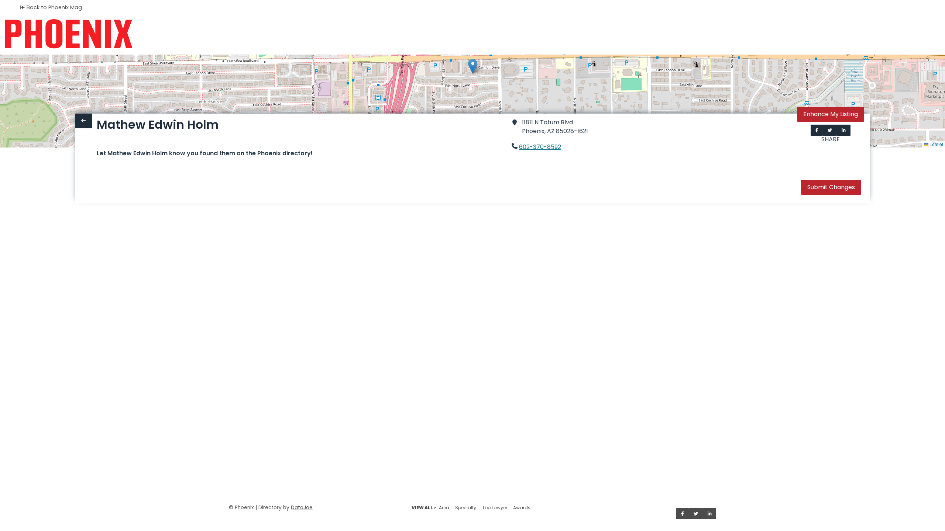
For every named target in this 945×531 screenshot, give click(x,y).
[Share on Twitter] (830, 130)
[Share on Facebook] (817, 130)
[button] (472, 66)
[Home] (68, 34)
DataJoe (302, 507)
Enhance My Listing (830, 114)
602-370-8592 (540, 147)
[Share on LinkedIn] (843, 130)
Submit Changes (831, 187)
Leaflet (935, 144)
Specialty (465, 507)
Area (444, 507)
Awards (521, 507)
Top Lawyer (494, 507)
